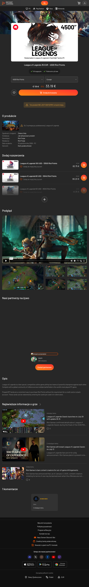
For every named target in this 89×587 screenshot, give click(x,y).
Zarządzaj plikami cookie (44, 573)
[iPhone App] (29, 564)
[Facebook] (47, 557)
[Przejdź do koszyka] (79, 3)
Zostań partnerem (44, 367)
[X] (35, 557)
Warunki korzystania (44, 523)
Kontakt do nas (44, 534)
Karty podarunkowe (24, 146)
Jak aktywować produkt (26, 136)
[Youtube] (53, 557)
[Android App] (45, 564)
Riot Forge (21, 138)
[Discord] (29, 557)
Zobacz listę (22, 133)
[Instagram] (41, 557)
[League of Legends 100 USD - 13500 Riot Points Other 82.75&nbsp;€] (10, 165)
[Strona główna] (7, 3)
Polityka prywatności (44, 527)
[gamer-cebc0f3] (36, 499)
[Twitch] (59, 557)
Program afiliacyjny (44, 530)
